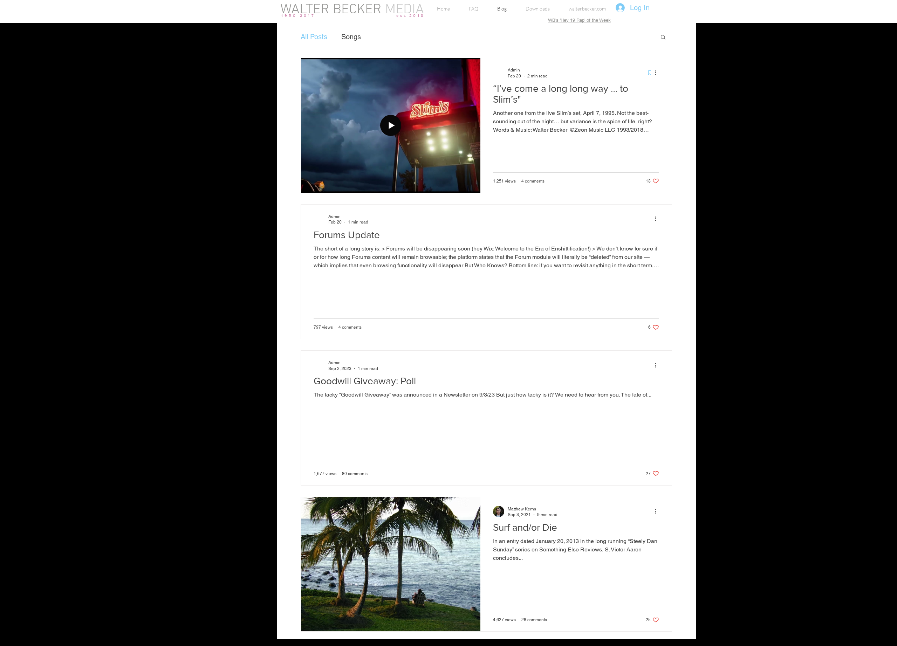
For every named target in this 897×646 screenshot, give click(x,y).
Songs (351, 37)
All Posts (314, 37)
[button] (663, 37)
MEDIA (403, 9)
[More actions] (658, 72)
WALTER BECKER (331, 9)
